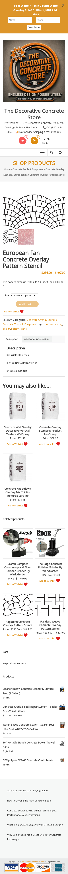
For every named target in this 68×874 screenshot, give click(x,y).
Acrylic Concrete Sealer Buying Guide (27, 790)
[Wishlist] (22, 140)
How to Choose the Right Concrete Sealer (29, 800)
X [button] (63, 4)
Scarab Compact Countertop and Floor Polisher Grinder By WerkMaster (17, 569)
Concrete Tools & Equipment (28, 169)
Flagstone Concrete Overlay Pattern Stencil (17, 623)
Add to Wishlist (11, 311)
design (6, 328)
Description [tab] (12, 339)
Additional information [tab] (36, 339)
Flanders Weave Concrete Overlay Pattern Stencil (50, 625)
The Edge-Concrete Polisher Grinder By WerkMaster (50, 567)
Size (7, 295)
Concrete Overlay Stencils (42, 319)
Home (7, 169)
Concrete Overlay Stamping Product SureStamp (50, 430)
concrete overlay (53, 324)
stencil (24, 328)
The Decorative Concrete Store (34, 114)
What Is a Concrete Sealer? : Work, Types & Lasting (35, 824)
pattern (15, 328)
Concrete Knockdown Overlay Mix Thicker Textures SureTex (18, 492)
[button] (59, 200)
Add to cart (25, 304)
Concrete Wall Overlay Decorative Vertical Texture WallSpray (18, 430)
